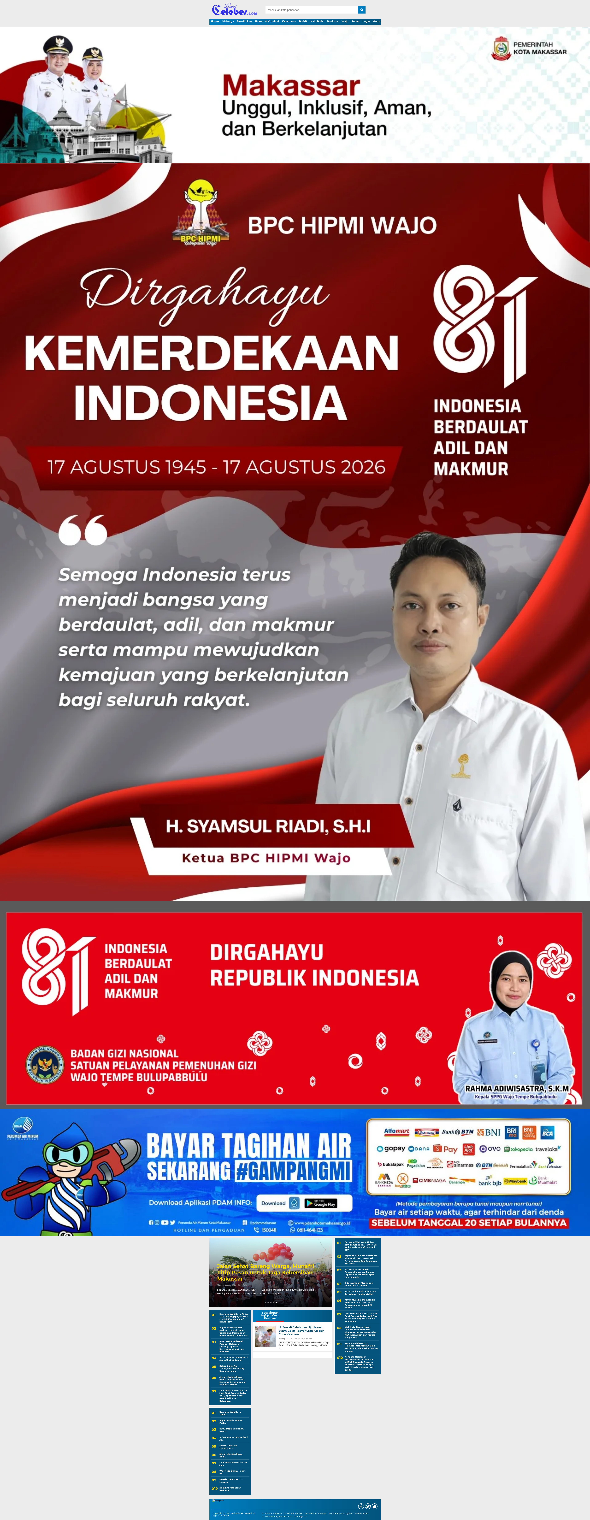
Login (366, 21)
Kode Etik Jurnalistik (272, 1513)
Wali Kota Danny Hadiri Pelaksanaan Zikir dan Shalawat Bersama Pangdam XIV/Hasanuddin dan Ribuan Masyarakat (361, 1332)
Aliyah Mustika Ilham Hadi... (230, 1455)
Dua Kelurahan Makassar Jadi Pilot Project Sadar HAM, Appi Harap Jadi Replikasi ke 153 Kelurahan (233, 1395)
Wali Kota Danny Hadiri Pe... (232, 1472)
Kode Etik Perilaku (294, 1513)
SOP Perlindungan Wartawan (276, 1516)
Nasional (332, 21)
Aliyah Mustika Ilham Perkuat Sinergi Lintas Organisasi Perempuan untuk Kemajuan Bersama (233, 1331)
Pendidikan (244, 21)
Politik (303, 21)
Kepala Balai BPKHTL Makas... (231, 1480)
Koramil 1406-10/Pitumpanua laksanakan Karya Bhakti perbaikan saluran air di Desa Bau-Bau (265, 1272)
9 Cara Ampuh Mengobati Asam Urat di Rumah (233, 1358)
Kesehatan (289, 21)
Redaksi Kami (361, 1513)
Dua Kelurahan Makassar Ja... (233, 1463)
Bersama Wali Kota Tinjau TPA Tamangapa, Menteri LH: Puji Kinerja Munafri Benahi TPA (233, 1318)
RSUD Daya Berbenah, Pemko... (231, 1430)
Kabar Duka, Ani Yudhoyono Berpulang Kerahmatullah (231, 1368)
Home (215, 21)
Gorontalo (379, 21)
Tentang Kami (300, 1516)
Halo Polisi (317, 21)
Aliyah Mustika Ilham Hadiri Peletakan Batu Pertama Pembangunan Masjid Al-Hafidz (232, 1381)
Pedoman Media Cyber (340, 1513)
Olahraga (228, 21)
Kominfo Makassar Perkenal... (230, 1489)
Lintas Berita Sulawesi (315, 1513)
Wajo (345, 21)
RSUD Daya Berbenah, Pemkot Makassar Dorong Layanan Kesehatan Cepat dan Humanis (231, 1346)
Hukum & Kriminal (267, 21)
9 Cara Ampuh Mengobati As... (233, 1438)
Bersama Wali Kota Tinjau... (230, 1413)
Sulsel (355, 21)
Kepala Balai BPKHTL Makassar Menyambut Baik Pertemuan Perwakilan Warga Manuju (361, 1347)
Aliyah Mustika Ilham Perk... (230, 1421)
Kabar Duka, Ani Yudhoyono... (228, 1446)
